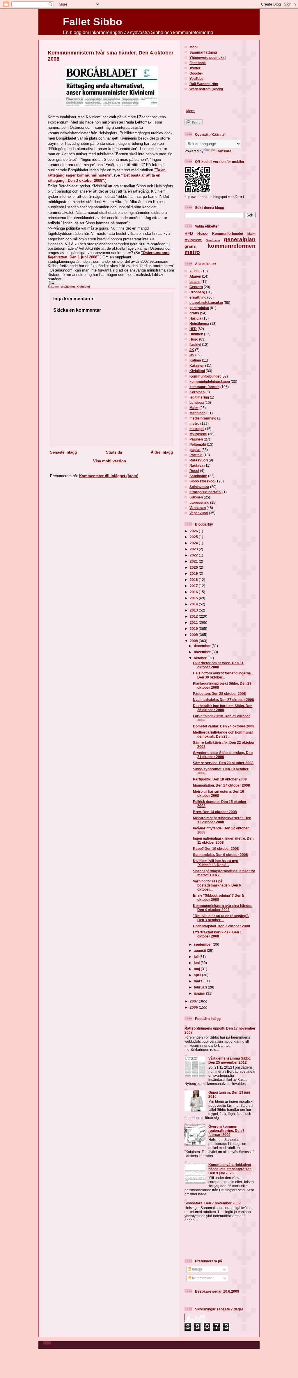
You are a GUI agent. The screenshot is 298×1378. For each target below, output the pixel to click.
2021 (194, 561)
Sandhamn (213, 240)
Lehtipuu (196, 402)
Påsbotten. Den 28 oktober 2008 (219, 693)
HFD (189, 233)
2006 (194, 1007)
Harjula (195, 318)
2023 (194, 549)
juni (197, 963)
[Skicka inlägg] (51, 282)
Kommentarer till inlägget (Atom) (108, 476)
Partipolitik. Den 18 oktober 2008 (220, 779)
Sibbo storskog (201, 481)
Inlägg (196, 1269)
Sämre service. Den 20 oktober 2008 (223, 763)
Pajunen (196, 439)
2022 (194, 555)
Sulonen (196, 497)
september (203, 944)
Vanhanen (197, 508)
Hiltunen (196, 334)
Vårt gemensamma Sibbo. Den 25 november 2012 (229, 1060)
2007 (194, 1001)
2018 (194, 579)
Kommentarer (202, 1278)
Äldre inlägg (162, 452)
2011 (194, 622)
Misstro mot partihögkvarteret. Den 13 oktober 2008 (222, 820)
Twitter (195, 68)
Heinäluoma (199, 323)
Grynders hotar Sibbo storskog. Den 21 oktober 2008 (223, 755)
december (203, 646)
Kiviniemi (83, 286)
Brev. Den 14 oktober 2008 (215, 812)
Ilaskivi (195, 344)
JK (191, 350)
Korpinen (197, 392)
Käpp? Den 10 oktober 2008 (216, 848)
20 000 (195, 271)
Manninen (197, 413)
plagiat (195, 450)
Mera (190, 111)
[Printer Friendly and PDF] (194, 124)
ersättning (68, 286)
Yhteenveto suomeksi (207, 57)
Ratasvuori (198, 460)
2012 (194, 616)
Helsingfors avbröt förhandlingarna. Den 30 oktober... (222, 675)
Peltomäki (197, 444)
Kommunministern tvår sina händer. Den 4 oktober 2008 (222, 908)
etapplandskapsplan (206, 302)
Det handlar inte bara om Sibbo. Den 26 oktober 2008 (222, 708)
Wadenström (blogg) (206, 89)
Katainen (196, 365)
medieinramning (202, 418)
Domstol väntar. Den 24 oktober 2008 (223, 726)
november (203, 652)
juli (196, 956)
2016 (194, 592)
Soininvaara (199, 487)
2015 (194, 598)
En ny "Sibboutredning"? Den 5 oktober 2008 (218, 897)
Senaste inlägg (63, 452)
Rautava (196, 465)
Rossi (194, 471)
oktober (200, 658)
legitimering (199, 397)
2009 (194, 635)
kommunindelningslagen (209, 381)
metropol (196, 429)
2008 (194, 641)
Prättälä (196, 455)
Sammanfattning (203, 52)
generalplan (240, 239)
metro (192, 252)
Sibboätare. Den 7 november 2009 (213, 1203)
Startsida (114, 452)
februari (201, 987)
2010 (194, 628)
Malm (251, 233)
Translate (223, 151)
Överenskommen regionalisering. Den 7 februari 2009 (226, 1130)
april (198, 975)
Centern (196, 287)
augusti (200, 950)
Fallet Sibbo (92, 22)
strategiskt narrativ (205, 492)
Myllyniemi (193, 240)
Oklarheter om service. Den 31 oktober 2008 (218, 665)
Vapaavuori (198, 513)
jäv (191, 355)
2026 (194, 531)
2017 (194, 586)
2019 (194, 573)
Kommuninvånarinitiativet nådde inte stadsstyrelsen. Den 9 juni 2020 (230, 1169)
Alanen (195, 276)
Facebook (197, 63)
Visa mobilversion (109, 461)
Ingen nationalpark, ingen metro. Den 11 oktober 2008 (223, 840)
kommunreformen (232, 246)
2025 (194, 537)
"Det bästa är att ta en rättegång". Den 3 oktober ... (221, 918)
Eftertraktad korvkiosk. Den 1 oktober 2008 (217, 934)
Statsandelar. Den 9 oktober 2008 (220, 855)
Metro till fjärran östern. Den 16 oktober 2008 (218, 793)
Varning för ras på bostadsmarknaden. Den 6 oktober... (217, 885)
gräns (190, 246)
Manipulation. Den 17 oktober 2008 (221, 785)
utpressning (199, 502)
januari (200, 993)
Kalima (195, 360)
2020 (194, 567)
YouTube (196, 78)
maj (197, 969)
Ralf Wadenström (203, 84)
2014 (194, 604)
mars (198, 981)
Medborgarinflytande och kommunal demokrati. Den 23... (223, 734)
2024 (194, 543)
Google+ (196, 73)
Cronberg (197, 292)
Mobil (193, 47)
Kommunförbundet (227, 233)
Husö (202, 233)
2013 (194, 610)
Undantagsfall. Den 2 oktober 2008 (221, 926)
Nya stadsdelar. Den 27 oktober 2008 (223, 700)
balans (195, 281)
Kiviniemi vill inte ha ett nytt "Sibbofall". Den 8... (215, 863)
